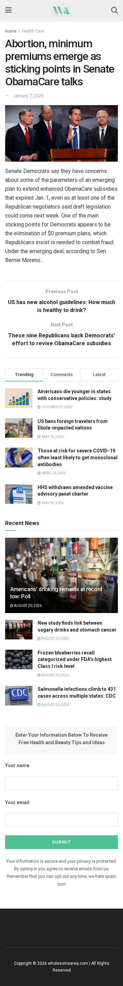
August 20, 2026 (27, 606)
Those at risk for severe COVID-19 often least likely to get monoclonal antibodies (78, 457)
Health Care (33, 31)
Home (10, 31)
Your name (17, 765)
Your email (17, 802)
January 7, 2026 (28, 95)
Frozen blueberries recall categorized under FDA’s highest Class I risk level (75, 659)
